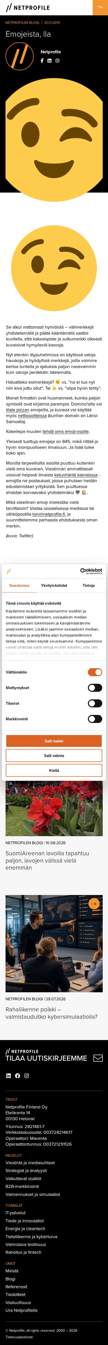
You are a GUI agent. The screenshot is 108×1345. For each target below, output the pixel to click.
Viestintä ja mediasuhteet (30, 1162)
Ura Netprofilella (21, 1310)
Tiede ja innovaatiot (25, 1221)
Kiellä (54, 770)
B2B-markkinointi (22, 1186)
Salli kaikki (54, 741)
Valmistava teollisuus (26, 1244)
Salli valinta (54, 755)
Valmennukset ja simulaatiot (33, 1194)
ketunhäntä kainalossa (75, 475)
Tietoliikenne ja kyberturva (31, 1236)
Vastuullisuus (18, 1302)
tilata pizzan (17, 410)
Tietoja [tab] (89, 585)
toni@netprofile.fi (48, 514)
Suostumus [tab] (19, 585)
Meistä (12, 1271)
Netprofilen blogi (22, 22)
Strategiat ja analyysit (26, 1170)
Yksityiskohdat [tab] (54, 585)
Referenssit (16, 1286)
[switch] (95, 688)
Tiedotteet (15, 1294)
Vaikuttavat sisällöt (23, 1178)
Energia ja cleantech (25, 1228)
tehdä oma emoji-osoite (66, 431)
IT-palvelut (15, 1212)
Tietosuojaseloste (19, 1336)
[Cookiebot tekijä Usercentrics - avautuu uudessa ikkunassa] (80, 571)
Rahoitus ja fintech (23, 1252)
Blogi (10, 1279)
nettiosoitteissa (32, 415)
